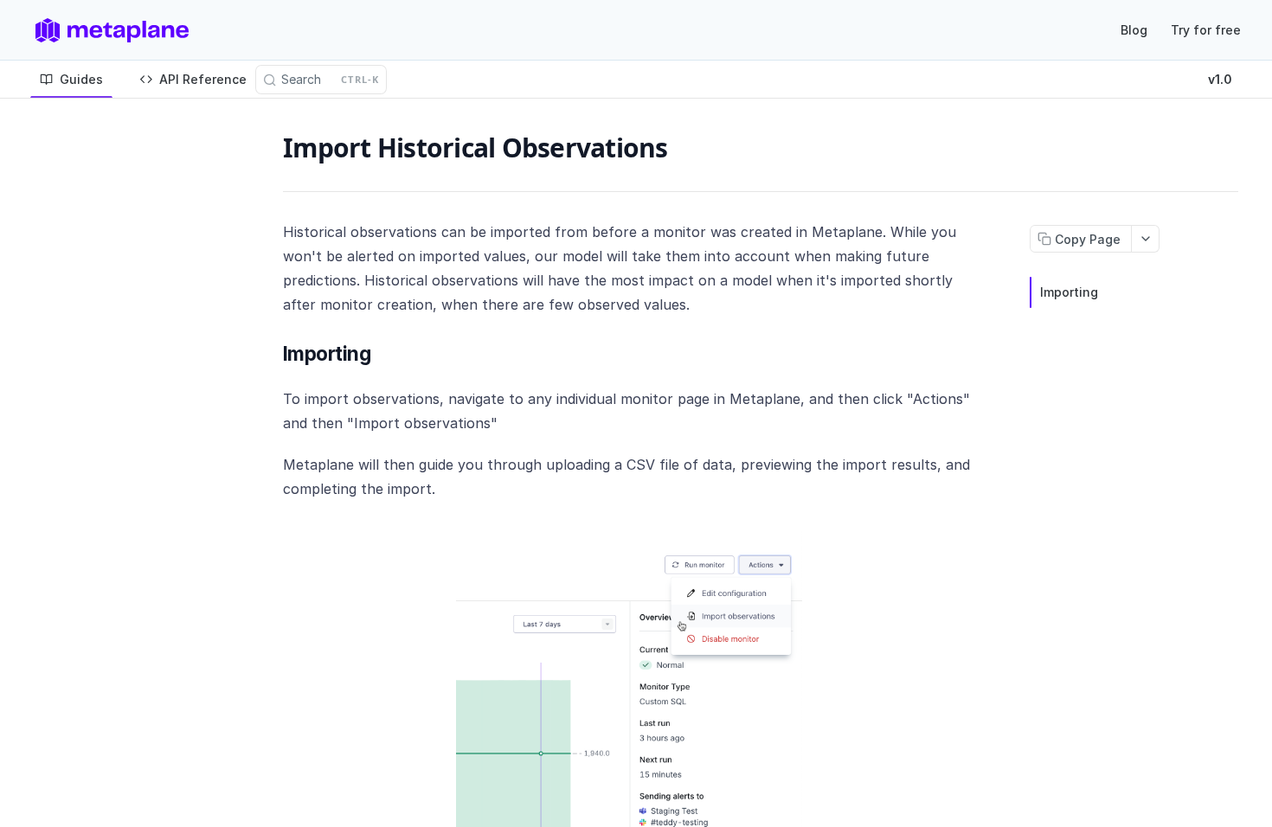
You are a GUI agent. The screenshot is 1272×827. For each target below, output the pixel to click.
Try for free (1206, 29)
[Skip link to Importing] (273, 353)
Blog (1134, 29)
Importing (1069, 292)
